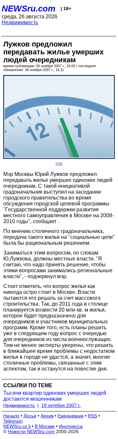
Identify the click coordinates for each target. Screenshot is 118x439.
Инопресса (71, 426)
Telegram (13, 421)
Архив (47, 415)
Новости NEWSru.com (31, 431)
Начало (11, 415)
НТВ (59, 163)
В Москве (45, 426)
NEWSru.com (28, 8)
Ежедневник (71, 415)
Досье (30, 415)
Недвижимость (20, 22)
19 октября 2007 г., (61, 405)
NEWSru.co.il (16, 426)
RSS (92, 415)
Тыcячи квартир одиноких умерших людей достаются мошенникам (54, 396)
